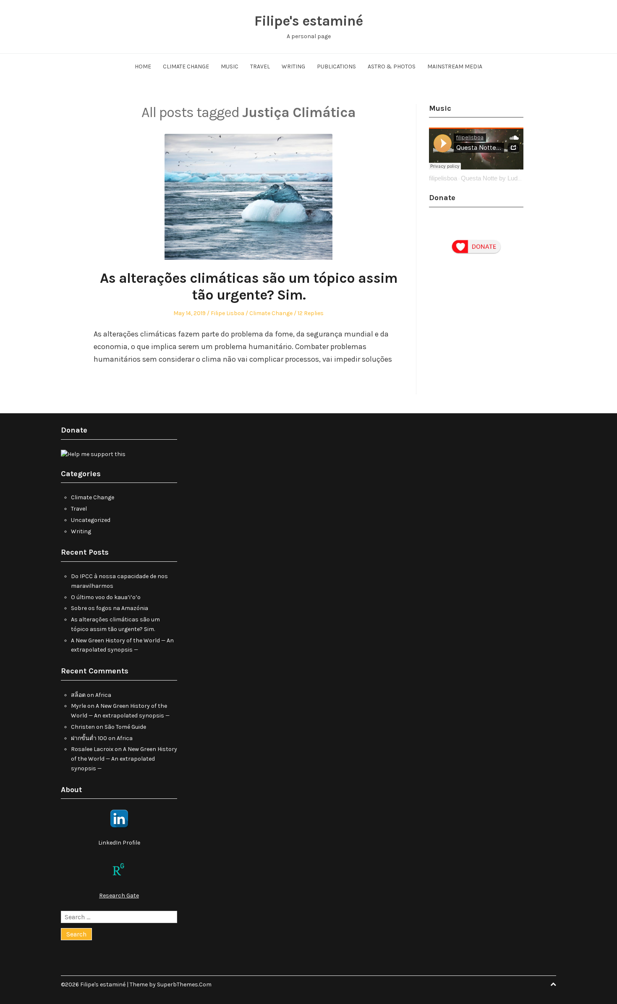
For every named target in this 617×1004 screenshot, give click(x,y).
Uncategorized (90, 520)
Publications (336, 66)
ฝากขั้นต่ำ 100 (89, 738)
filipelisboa (443, 178)
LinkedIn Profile (119, 842)
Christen (83, 726)
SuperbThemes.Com (184, 984)
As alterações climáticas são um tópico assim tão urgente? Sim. (248, 287)
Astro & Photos (392, 66)
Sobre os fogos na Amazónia (109, 608)
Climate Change (186, 66)
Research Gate (119, 895)
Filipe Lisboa (227, 313)
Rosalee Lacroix (92, 749)
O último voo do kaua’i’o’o (106, 597)
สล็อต (78, 695)
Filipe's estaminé (308, 21)
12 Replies (311, 313)
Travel (260, 66)
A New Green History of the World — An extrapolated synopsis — (124, 759)
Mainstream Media (454, 66)
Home (143, 66)
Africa (103, 695)
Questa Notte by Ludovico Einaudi (507, 178)
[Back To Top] (553, 984)
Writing (293, 66)
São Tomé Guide (125, 726)
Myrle (78, 705)
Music (229, 66)
